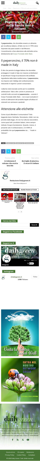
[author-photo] (20, 175)
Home (4, 8)
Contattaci (31, 455)
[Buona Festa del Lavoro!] (7, 196)
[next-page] (21, 212)
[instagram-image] (7, 288)
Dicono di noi (10, 452)
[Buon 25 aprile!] (33, 197)
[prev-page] (19, 212)
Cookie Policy (21, 455)
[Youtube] (27, 440)
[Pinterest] (13, 37)
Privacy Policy (9, 455)
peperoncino (29, 143)
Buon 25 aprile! (33, 203)
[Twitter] (8, 37)
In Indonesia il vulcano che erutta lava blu (10, 163)
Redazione (30, 452)
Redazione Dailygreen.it (20, 31)
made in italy (20, 143)
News (9, 8)
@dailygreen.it (16, 277)
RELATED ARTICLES (10, 190)
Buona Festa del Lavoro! (7, 201)
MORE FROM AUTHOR (29, 190)
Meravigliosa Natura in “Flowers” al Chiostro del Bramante (20, 205)
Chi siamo (20, 452)
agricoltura (10, 143)
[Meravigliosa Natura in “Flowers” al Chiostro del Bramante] (20, 197)
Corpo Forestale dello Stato (22, 54)
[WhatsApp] (18, 37)
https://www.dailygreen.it (20, 183)
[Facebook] (3, 37)
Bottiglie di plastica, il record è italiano (30, 162)
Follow (35, 277)
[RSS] (17, 440)
